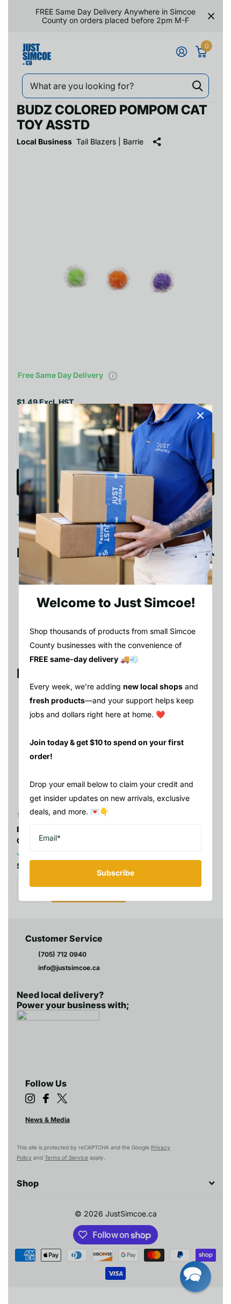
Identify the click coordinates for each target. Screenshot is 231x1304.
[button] (195, 1276)
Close (200, 415)
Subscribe (115, 872)
